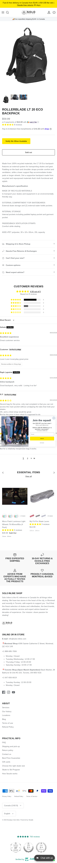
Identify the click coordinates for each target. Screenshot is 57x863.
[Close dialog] (54, 418)
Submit (42, 438)
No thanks (42, 442)
